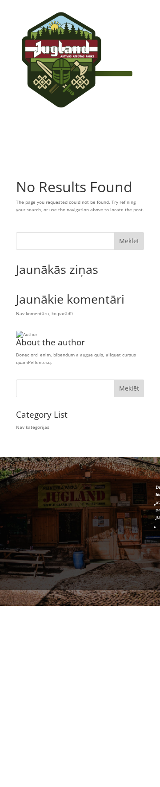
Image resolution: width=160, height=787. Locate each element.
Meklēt (129, 241)
